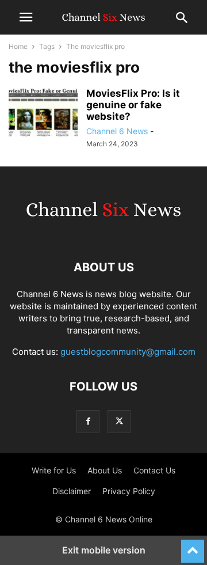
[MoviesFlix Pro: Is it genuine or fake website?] (43, 113)
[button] (26, 17)
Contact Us (154, 470)
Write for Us (54, 470)
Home (18, 46)
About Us (104, 470)
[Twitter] (119, 421)
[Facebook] (87, 421)
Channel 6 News (117, 131)
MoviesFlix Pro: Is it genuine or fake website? (133, 105)
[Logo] (103, 232)
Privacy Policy (128, 491)
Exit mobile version (103, 550)
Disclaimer (71, 491)
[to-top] (192, 546)
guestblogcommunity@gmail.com (127, 351)
